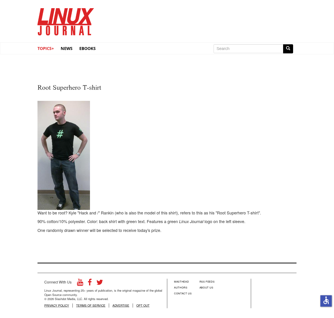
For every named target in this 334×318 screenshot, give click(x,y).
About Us (206, 287)
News (66, 48)
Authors (180, 287)
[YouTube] (80, 283)
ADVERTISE (120, 305)
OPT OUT (143, 305)
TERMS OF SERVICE (90, 305)
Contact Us (183, 293)
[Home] (65, 20)
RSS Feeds (207, 281)
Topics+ (45, 48)
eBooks (87, 48)
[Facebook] (90, 283)
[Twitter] (99, 283)
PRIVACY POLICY (56, 305)
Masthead (181, 281)
